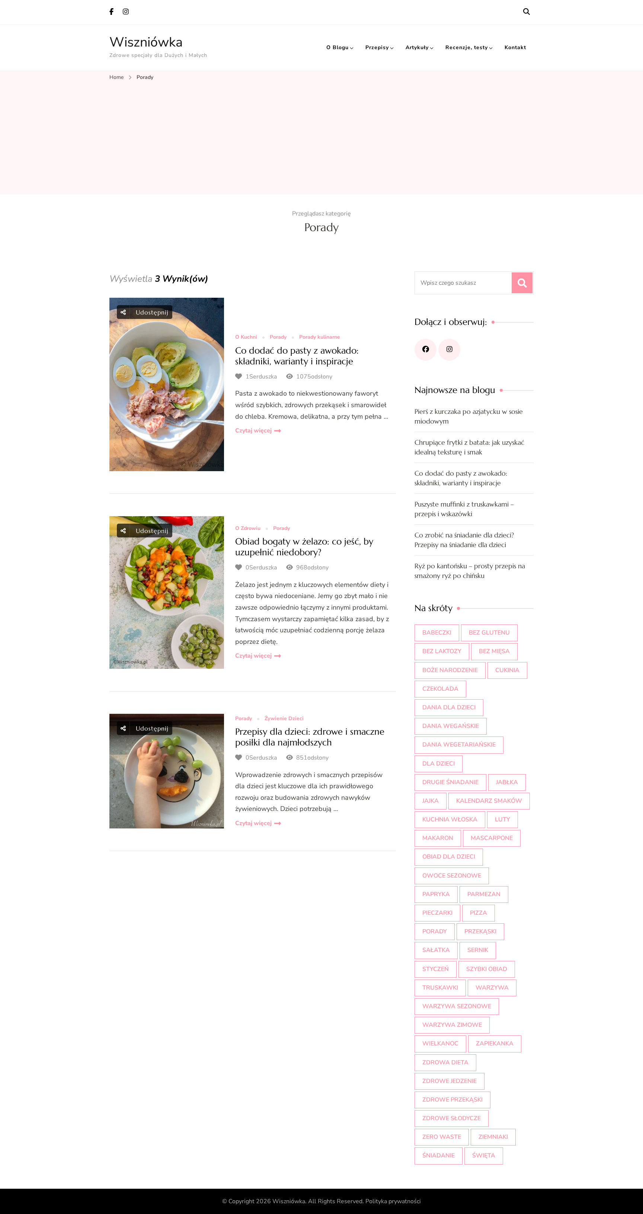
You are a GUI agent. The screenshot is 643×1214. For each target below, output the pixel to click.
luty (502, 819)
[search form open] (526, 12)
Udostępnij (151, 312)
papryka (436, 894)
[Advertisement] (321, 138)
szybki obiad (486, 969)
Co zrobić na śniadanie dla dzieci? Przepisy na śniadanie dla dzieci (464, 540)
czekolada (440, 689)
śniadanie (438, 1155)
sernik (477, 950)
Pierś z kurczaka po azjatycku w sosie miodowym (469, 416)
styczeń (435, 969)
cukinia (507, 670)
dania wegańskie (450, 726)
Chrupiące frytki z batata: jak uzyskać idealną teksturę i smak (469, 447)
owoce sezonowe (451, 876)
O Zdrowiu (247, 528)
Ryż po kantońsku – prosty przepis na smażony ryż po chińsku (470, 571)
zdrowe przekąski (452, 1100)
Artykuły (417, 47)
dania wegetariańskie (459, 745)
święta (483, 1155)
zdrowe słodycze (451, 1118)
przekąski (480, 931)
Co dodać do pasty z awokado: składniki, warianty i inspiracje (297, 356)
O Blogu (337, 47)
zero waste (441, 1137)
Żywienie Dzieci (284, 719)
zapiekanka (495, 1043)
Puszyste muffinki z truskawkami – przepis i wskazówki (464, 509)
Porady (278, 337)
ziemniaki (493, 1137)
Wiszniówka (146, 42)
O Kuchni (246, 337)
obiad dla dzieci (448, 857)
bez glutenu (489, 633)
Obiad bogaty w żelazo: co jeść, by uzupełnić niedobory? (304, 547)
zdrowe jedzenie (449, 1081)
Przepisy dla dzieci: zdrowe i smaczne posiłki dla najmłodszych (309, 737)
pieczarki (437, 913)
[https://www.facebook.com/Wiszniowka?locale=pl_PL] (425, 350)
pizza (478, 913)
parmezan (483, 894)
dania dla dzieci (449, 707)
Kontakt (515, 47)
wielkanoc (440, 1043)
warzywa (492, 988)
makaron (437, 838)
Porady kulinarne (319, 337)
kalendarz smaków (489, 801)
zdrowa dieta (445, 1062)
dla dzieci (438, 764)
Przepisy (377, 47)
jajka (430, 801)
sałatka (436, 950)
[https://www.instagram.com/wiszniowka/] (449, 350)
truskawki (440, 988)
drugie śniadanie (450, 782)
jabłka (507, 782)
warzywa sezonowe (456, 1006)
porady (434, 931)
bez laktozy (441, 651)
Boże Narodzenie (450, 670)
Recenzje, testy (466, 47)
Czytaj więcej (253, 431)
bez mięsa (494, 651)
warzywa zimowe (452, 1025)
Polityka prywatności (393, 1201)
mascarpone (492, 838)
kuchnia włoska (449, 819)
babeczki (436, 633)
